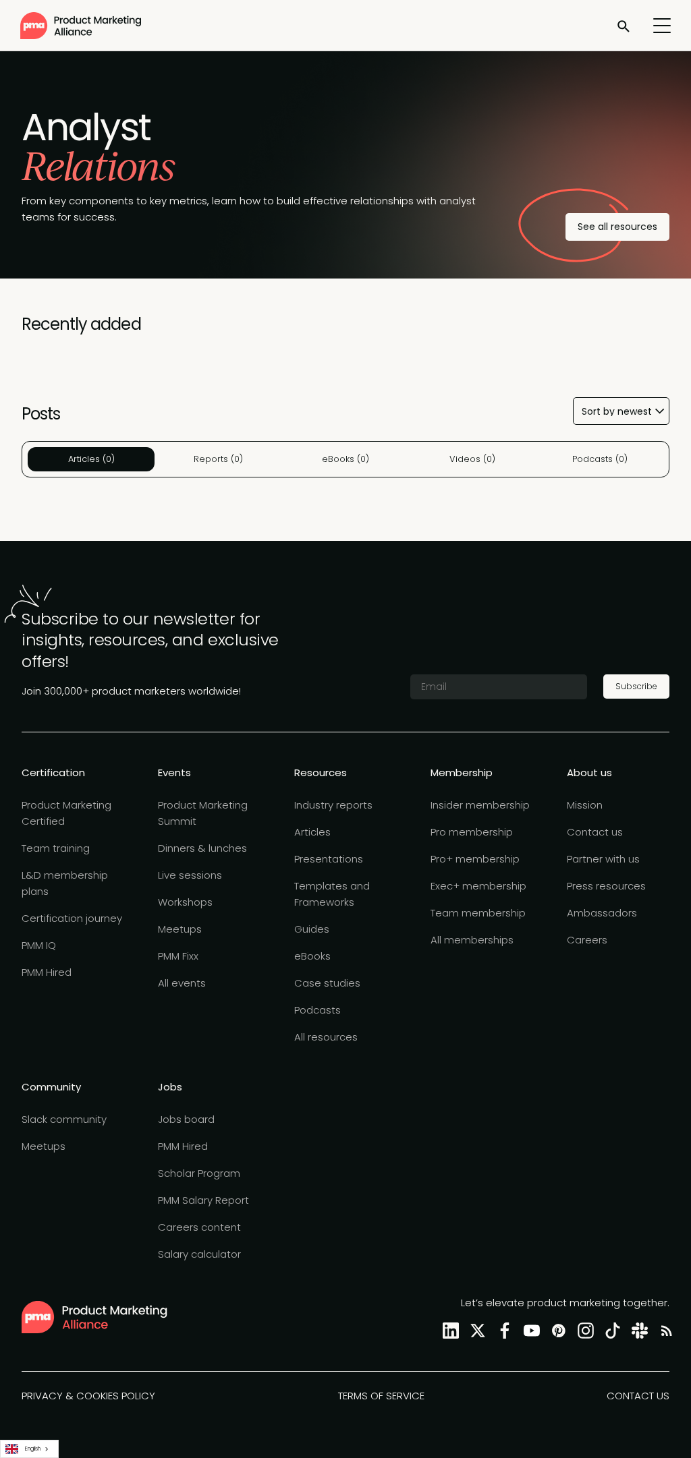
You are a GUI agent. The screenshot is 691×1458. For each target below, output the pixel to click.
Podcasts (317, 1010)
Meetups (180, 929)
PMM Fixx (178, 956)
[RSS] (664, 1330)
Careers (587, 940)
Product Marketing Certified (66, 813)
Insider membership (480, 805)
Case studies (327, 983)
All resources (326, 1037)
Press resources (606, 886)
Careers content (199, 1227)
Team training (56, 848)
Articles (312, 832)
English (32, 1449)
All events (182, 983)
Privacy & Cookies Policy (88, 1396)
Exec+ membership (478, 886)
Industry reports (333, 805)
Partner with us (603, 859)
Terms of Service (381, 1396)
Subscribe (636, 686)
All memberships (472, 940)
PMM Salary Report (203, 1200)
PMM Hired (47, 972)
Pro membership (472, 832)
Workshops (185, 902)
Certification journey (72, 918)
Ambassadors (602, 913)
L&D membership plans (65, 883)
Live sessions (190, 875)
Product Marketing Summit (203, 813)
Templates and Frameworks (332, 894)
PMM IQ (39, 945)
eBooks (312, 956)
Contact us (595, 832)
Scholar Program (199, 1173)
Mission (585, 805)
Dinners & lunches (202, 848)
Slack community (64, 1119)
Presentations (328, 859)
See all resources (617, 226)
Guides (311, 929)
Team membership (478, 913)
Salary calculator (199, 1254)
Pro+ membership (475, 859)
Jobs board (186, 1119)
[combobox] (29, 1449)
